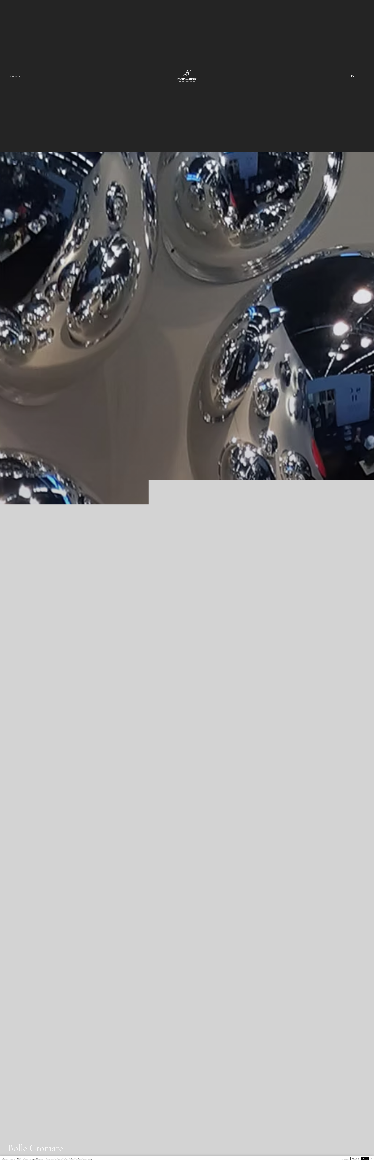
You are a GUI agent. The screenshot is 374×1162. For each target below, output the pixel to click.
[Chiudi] (371, 1158)
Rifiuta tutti (355, 1159)
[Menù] (352, 76)
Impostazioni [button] (345, 1159)
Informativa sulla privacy (84, 1159)
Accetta (365, 1159)
